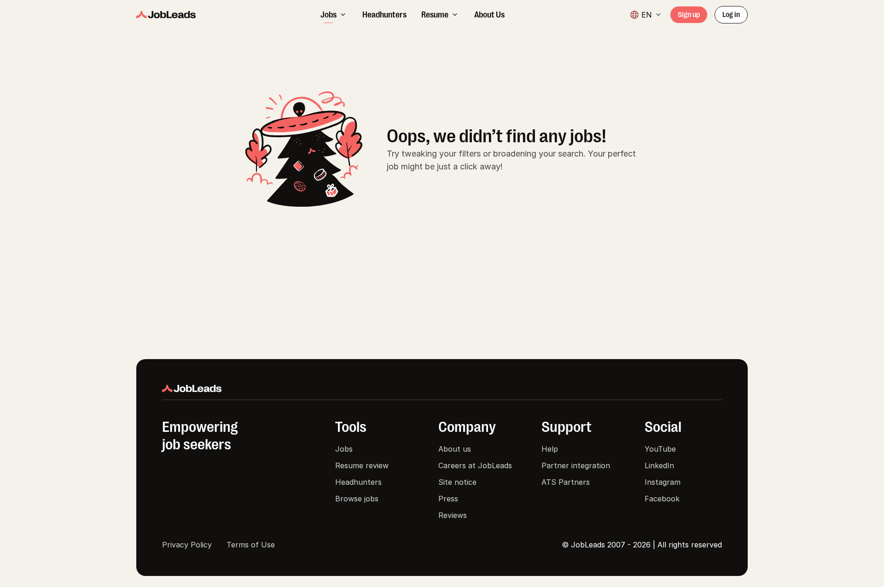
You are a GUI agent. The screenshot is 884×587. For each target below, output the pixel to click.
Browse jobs (356, 498)
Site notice (457, 482)
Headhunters (358, 482)
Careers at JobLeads (475, 465)
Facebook (662, 498)
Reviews (452, 515)
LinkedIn (659, 465)
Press (448, 498)
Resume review (362, 465)
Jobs (344, 448)
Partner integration (575, 465)
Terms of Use (251, 544)
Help (549, 448)
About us (454, 448)
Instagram (662, 482)
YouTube (660, 448)
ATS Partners (565, 482)
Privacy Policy (187, 544)
